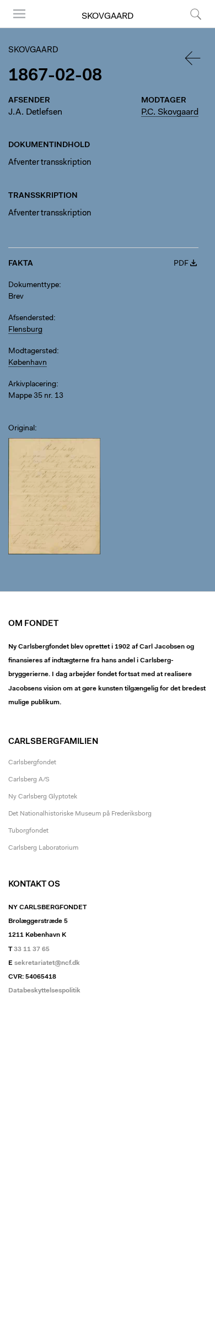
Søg (189, 27)
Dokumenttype (33, 285)
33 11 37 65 (32, 949)
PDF (181, 264)
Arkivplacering (32, 384)
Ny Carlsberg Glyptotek (42, 796)
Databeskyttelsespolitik (44, 990)
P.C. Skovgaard (169, 112)
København (27, 363)
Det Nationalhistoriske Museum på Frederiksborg (80, 814)
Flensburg (25, 330)
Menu (15, 27)
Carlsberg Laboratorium (43, 848)
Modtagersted (32, 351)
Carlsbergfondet (32, 762)
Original (21, 429)
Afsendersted (30, 318)
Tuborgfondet (28, 831)
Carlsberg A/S (29, 779)
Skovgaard (107, 16)
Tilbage (193, 58)
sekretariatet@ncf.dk (47, 963)
